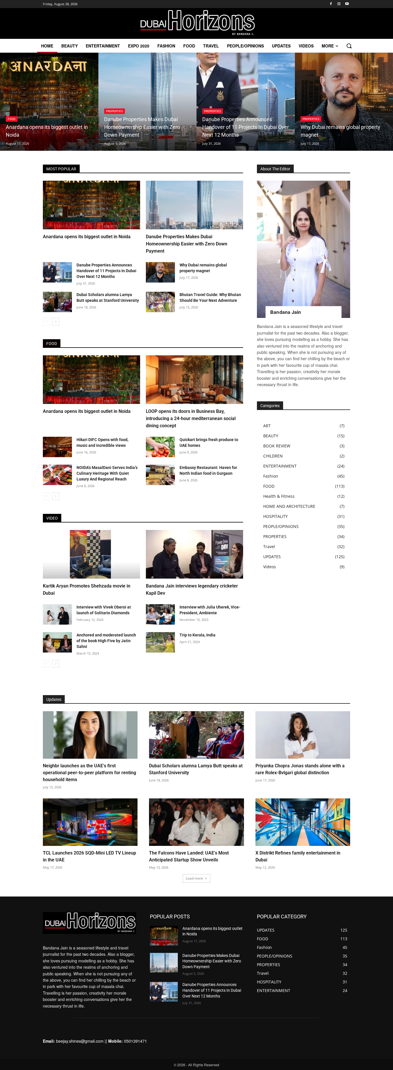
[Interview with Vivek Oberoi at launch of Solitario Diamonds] (57, 614)
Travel (269, 546)
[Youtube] (347, 4)
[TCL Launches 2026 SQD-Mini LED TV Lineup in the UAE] (90, 822)
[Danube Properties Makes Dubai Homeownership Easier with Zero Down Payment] (147, 102)
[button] (349, 46)
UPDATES (272, 556)
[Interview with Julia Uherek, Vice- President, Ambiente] (160, 614)
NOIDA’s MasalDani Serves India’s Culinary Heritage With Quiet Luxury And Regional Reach (107, 473)
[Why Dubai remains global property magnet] (160, 272)
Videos (269, 566)
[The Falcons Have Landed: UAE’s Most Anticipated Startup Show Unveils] (196, 822)
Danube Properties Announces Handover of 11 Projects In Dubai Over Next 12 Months (106, 271)
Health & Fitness (279, 496)
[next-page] (55, 321)
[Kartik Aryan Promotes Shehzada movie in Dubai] (91, 554)
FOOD (12, 119)
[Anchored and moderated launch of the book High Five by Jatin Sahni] (57, 642)
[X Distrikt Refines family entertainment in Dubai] (302, 822)
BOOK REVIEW (276, 446)
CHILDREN (273, 456)
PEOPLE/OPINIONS (281, 526)
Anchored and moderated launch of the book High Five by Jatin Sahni (106, 641)
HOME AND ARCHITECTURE (289, 506)
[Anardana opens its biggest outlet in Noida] (49, 102)
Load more (194, 878)
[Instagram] (338, 4)
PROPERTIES (114, 111)
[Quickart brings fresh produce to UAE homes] (160, 447)
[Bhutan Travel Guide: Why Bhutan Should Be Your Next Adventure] (160, 302)
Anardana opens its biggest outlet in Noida (87, 236)
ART (267, 425)
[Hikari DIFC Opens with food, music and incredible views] (57, 447)
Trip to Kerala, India (197, 635)
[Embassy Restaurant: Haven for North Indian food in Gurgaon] (160, 475)
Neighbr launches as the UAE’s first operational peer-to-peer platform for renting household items (89, 772)
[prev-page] (46, 321)
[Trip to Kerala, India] (160, 642)
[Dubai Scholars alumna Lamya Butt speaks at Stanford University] (57, 302)
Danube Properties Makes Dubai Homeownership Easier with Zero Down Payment (186, 244)
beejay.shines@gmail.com (80, 1041)
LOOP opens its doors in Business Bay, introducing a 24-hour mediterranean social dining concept (191, 418)
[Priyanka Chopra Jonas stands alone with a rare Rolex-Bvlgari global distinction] (302, 735)
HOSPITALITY (275, 516)
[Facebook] (331, 4)
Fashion (270, 476)
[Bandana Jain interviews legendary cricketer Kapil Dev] (194, 554)
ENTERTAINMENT (280, 466)
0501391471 (135, 1041)
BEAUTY (270, 435)
